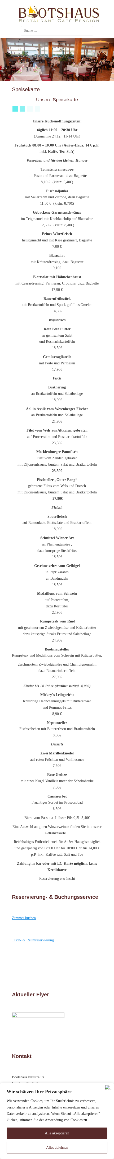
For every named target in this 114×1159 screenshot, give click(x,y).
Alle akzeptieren (57, 1133)
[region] (57, 1121)
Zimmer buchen (24, 918)
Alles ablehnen (57, 1147)
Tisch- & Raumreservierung (33, 940)
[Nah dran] (108, 1087)
